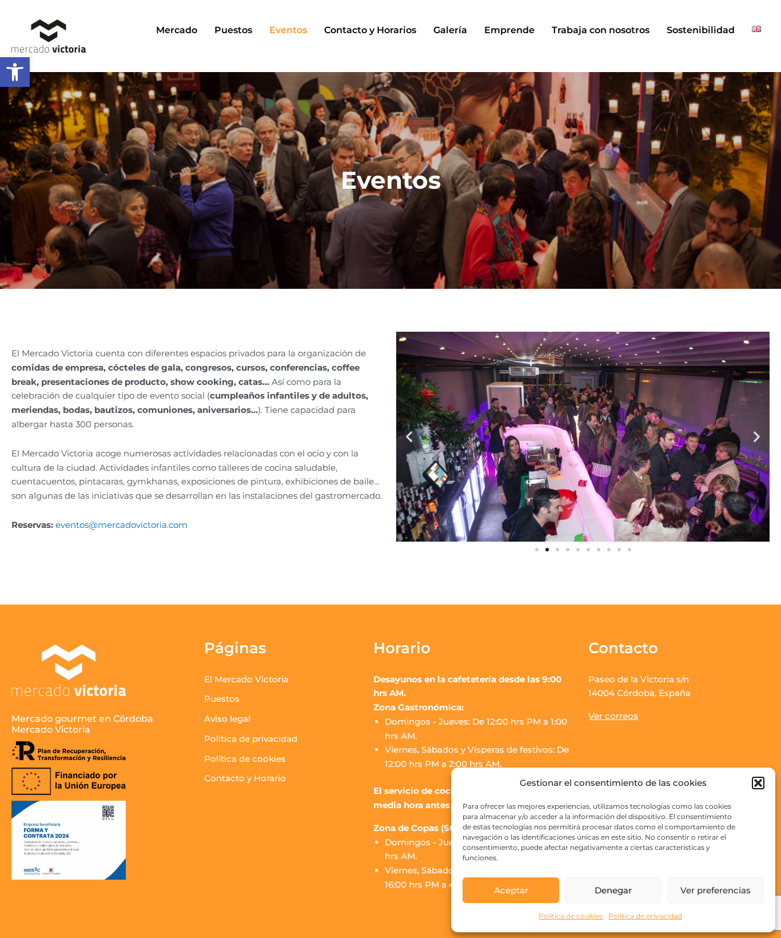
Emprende (509, 30)
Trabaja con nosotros (600, 30)
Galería (450, 30)
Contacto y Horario (245, 778)
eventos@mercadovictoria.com (121, 524)
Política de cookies (571, 916)
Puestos (233, 30)
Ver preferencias (715, 890)
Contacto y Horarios (370, 30)
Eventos (288, 30)
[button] (15, 72)
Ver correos (613, 716)
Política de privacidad (645, 916)
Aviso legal (227, 718)
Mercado (176, 30)
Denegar (613, 890)
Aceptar (511, 890)
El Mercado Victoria (246, 679)
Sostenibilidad (701, 30)
